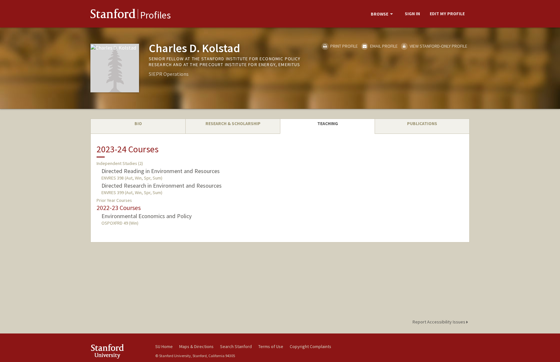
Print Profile (343, 46)
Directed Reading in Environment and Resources (160, 171)
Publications (422, 123)
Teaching (327, 123)
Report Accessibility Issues (439, 322)
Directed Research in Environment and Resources (161, 185)
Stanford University (118, 351)
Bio (138, 123)
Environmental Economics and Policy (146, 216)
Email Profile (383, 46)
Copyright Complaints (310, 346)
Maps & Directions (196, 346)
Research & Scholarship (233, 123)
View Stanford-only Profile (438, 46)
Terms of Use (270, 346)
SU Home (164, 346)
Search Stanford (236, 346)
